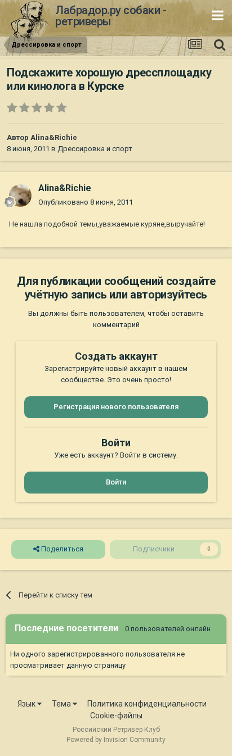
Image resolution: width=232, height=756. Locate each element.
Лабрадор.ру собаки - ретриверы (110, 15)
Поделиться (61, 549)
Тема (62, 703)
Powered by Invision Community (116, 740)
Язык (27, 703)
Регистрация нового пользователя (116, 406)
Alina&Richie (53, 137)
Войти (116, 482)
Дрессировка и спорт (94, 148)
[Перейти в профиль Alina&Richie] (20, 195)
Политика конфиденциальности (147, 703)
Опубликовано (85, 202)
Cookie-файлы (116, 715)
